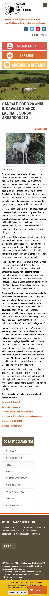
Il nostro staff (14, 458)
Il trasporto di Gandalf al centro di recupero (22, 416)
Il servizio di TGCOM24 (12, 421)
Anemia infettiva (15, 492)
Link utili (10, 498)
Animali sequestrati (16, 478)
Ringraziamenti (14, 505)
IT (37, 35)
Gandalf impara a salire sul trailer (17, 411)
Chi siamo (11, 451)
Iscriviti (8, 546)
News (8, 464)
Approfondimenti (15, 485)
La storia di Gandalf (11, 402)
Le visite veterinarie (11, 407)
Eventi (9, 471)
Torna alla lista (40, 128)
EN (45, 35)
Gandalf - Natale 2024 (12, 425)
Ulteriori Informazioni (18, 592)
